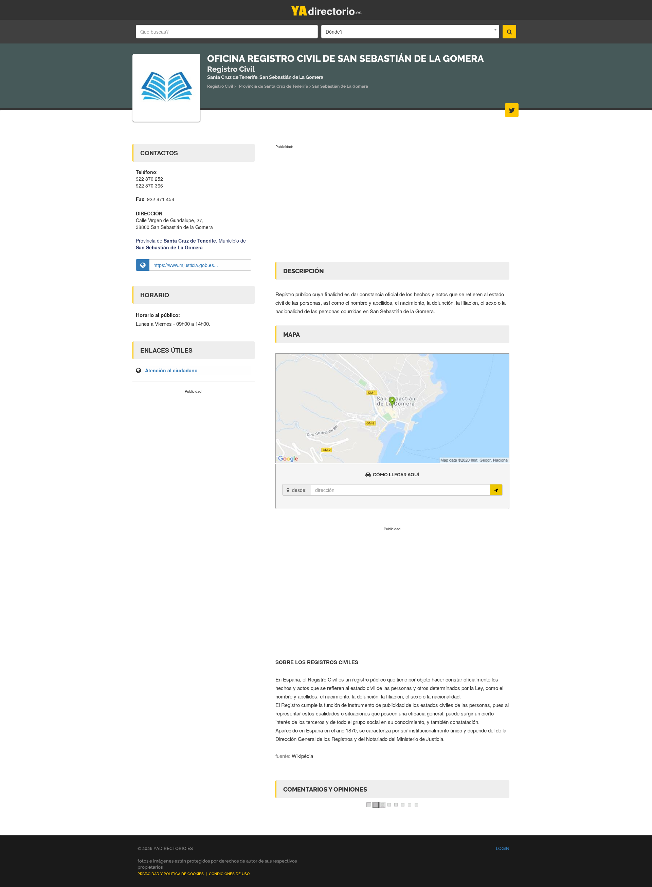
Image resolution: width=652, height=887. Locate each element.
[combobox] (410, 31)
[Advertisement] (193, 444)
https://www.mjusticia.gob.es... (185, 265)
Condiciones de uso (229, 874)
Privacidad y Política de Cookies (171, 874)
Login (502, 848)
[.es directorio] (299, 9)
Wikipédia (302, 755)
